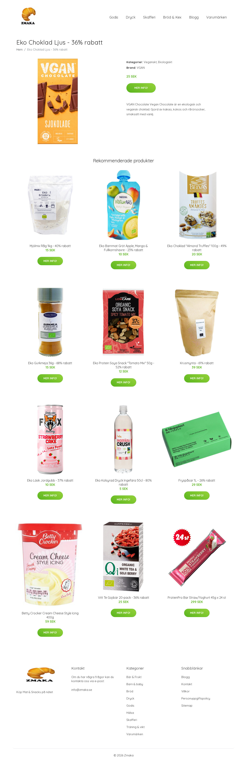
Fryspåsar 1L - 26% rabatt (196, 480)
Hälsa (130, 713)
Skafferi (149, 17)
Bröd (129, 691)
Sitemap (186, 705)
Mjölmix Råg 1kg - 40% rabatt (50, 246)
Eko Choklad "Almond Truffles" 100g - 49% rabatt (197, 248)
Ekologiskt (165, 62)
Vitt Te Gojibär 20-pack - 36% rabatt (123, 597)
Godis (113, 17)
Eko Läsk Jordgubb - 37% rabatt (50, 480)
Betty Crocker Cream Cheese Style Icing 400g (50, 615)
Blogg (194, 17)
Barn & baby (134, 684)
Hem (19, 49)
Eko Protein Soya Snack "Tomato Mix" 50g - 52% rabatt (123, 365)
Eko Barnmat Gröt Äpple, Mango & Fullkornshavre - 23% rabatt (123, 248)
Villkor (185, 691)
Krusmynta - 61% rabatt (197, 363)
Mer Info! (141, 88)
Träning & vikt (135, 727)
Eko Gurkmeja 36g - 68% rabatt (50, 363)
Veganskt (150, 62)
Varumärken (216, 17)
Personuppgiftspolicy (195, 698)
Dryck (130, 17)
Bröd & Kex (172, 17)
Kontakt (186, 684)
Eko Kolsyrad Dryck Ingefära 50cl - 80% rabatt (123, 482)
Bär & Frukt (133, 677)
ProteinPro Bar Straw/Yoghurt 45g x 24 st (197, 597)
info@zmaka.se (81, 690)
